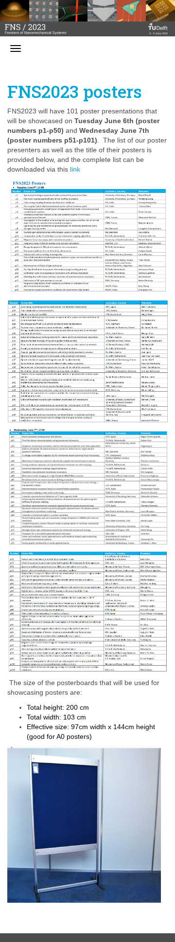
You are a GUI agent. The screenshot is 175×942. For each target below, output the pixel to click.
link (75, 169)
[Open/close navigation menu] (15, 48)
